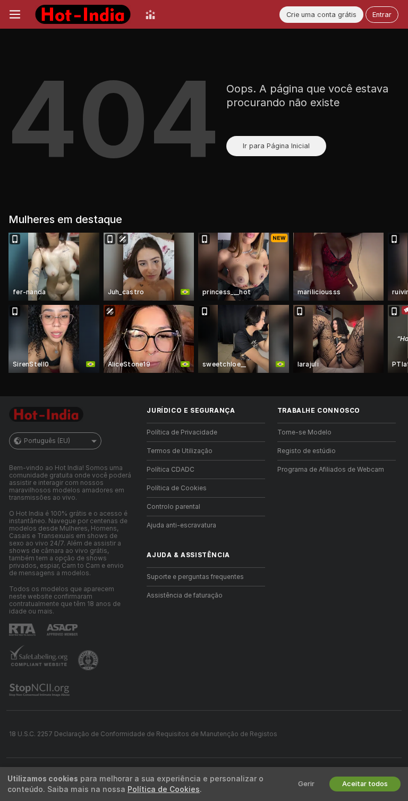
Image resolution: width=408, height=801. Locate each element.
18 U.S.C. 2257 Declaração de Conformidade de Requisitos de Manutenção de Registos (143, 734)
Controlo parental (173, 506)
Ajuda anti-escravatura (181, 525)
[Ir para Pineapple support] (89, 660)
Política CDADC (170, 469)
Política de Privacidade (182, 432)
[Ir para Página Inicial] (83, 14)
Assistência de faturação (185, 595)
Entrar (382, 15)
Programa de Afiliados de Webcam (330, 469)
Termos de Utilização (179, 451)
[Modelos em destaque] (150, 14)
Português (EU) (47, 441)
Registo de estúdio (306, 451)
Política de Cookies (177, 488)
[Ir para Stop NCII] (40, 690)
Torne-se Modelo (304, 432)
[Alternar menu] (15, 14)
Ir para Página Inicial (276, 146)
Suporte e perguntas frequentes (195, 577)
